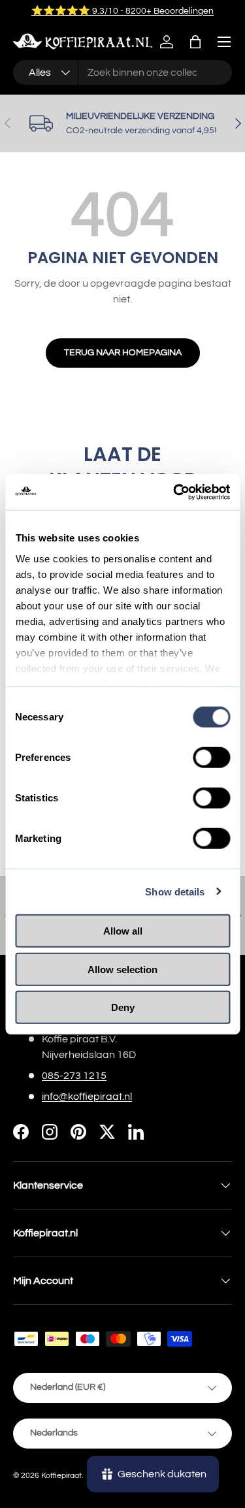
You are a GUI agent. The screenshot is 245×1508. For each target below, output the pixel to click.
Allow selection (122, 968)
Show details (174, 891)
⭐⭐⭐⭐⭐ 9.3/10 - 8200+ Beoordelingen (122, 11)
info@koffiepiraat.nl (87, 1096)
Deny (123, 1007)
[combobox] (122, 72)
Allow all (122, 931)
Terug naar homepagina (123, 352)
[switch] (211, 757)
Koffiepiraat (61, 1475)
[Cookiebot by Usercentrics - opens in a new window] (174, 491)
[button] (195, 41)
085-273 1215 (74, 1075)
